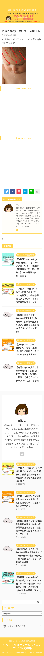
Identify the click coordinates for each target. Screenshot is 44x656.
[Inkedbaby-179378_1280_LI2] (25, 191)
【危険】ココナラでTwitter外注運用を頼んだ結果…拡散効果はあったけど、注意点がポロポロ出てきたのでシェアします (29, 527)
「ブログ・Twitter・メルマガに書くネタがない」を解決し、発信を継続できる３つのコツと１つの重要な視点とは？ (27, 295)
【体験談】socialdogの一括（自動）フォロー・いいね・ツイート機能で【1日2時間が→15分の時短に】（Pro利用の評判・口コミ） (29, 584)
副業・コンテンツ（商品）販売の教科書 (22, 641)
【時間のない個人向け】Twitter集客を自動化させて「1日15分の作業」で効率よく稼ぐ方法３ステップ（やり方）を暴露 (27, 374)
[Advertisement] (22, 116)
